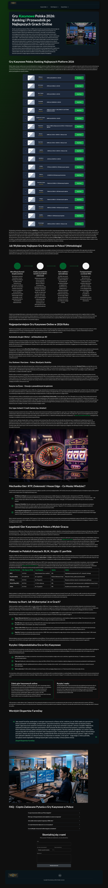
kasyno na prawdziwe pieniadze (82, 415)
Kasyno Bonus (64, 6)
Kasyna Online (43, 6)
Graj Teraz (79, 77)
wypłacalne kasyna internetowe (30, 565)
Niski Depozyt (54, 6)
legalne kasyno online (67, 539)
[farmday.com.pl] (13, 3)
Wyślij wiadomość (54, 865)
